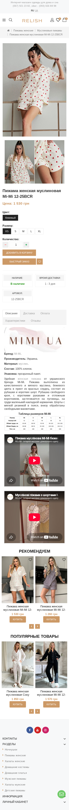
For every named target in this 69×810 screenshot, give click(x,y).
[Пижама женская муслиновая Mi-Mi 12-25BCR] (34, 90)
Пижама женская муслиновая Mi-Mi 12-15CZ (51, 695)
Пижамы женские (23, 30)
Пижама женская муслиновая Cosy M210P (17, 695)
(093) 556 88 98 (47, 6)
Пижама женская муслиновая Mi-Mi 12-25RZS (17, 610)
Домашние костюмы (17, 767)
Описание (11, 313)
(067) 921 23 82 (21, 6)
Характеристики (15, 320)
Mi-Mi (17, 353)
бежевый (10, 217)
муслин (23, 363)
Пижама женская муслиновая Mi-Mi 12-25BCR (36, 34)
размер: (8, 225)
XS (7, 231)
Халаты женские (15, 761)
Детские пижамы (15, 790)
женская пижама (29, 378)
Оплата (45, 313)
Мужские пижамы (15, 778)
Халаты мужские (15, 784)
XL (39, 231)
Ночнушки (11, 749)
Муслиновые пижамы (49, 30)
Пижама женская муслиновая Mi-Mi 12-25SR (51, 610)
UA (36, 10)
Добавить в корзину (19, 252)
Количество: (11, 239)
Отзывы (36, 320)
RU (32, 10)
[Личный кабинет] (52, 20)
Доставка (29, 313)
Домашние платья (16, 772)
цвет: (6, 212)
